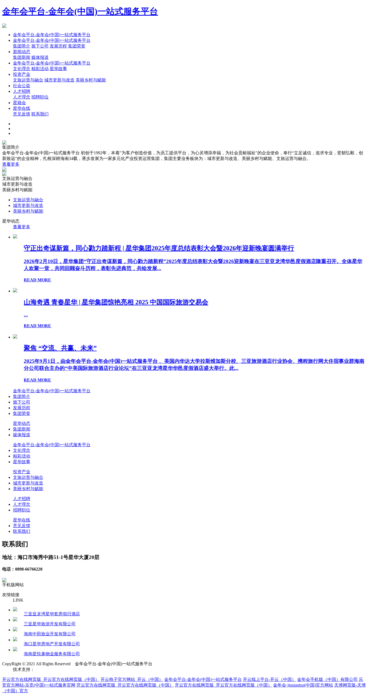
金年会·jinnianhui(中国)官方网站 (303, 685)
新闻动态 (21, 51)
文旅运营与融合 (28, 80)
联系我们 (40, 114)
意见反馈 (21, 114)
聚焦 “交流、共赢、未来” (60, 348)
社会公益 (21, 85)
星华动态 (21, 423)
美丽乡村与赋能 (91, 80)
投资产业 (21, 74)
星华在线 (21, 108)
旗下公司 (40, 46)
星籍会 (19, 102)
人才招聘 (21, 91)
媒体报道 (40, 57)
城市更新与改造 (59, 80)
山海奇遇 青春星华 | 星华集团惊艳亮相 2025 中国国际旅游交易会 (116, 302)
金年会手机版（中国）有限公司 (327, 679)
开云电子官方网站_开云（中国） (131, 679)
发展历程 (58, 46)
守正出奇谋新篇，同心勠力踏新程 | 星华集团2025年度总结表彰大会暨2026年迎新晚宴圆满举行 (159, 248)
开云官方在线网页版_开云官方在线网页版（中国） (50, 679)
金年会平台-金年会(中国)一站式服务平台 (80, 11)
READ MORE (37, 280)
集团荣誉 (76, 46)
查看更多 (10, 164)
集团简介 (21, 46)
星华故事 (58, 68)
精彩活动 (40, 68)
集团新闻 (21, 57)
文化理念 (21, 68)
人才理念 (21, 97)
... (26, 315)
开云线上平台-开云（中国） (269, 679)
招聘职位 (40, 97)
